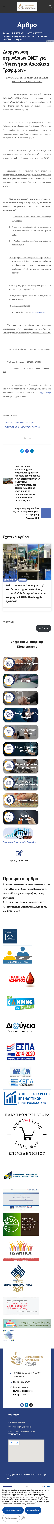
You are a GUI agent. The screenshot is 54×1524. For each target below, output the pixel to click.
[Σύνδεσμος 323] (21, 766)
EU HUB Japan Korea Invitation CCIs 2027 (25, 902)
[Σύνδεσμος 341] (27, 1133)
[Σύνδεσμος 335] (21, 978)
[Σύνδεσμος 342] (21, 1175)
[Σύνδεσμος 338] (21, 1052)
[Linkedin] (26, 1405)
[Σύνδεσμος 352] (27, 1381)
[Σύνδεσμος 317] (21, 664)
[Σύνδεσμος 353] (27, 1391)
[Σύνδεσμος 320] (21, 715)
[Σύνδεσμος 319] (21, 698)
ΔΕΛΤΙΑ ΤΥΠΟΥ (34, 33)
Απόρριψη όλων (33, 1510)
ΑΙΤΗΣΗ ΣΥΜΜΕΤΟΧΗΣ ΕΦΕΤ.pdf (19, 422)
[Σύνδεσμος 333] (10, 936)
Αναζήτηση (8, 622)
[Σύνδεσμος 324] (21, 783)
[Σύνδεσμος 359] (26, 1431)
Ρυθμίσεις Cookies (11, 1518)
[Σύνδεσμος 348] (27, 1323)
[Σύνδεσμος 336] (21, 1003)
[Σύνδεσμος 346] (18, 1278)
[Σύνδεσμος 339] (21, 1076)
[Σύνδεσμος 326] (21, 817)
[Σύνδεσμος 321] (21, 732)
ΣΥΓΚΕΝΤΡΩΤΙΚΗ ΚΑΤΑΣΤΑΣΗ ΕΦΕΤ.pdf (22, 427)
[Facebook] (22, 1405)
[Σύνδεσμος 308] (27, 545)
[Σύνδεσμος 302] (22, 451)
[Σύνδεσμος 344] (21, 1224)
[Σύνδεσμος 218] (27, 6)
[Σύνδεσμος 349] (8, 1335)
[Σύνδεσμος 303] (27, 451)
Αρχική (6, 33)
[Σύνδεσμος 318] (21, 681)
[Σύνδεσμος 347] (21, 1306)
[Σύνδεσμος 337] (21, 1027)
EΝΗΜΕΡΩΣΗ (18, 33)
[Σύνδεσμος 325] (21, 800)
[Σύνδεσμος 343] (21, 1200)
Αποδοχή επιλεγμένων (13, 1510)
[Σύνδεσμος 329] (19, 854)
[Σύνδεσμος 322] (21, 749)
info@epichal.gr (44, 393)
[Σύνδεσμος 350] (27, 1358)
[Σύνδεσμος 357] (26, 1423)
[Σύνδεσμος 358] (26, 1427)
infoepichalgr (38, 312)
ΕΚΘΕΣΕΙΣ (22, 580)
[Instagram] (31, 1405)
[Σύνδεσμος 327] (18, 833)
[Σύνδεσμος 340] (27, 1098)
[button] (50, 6)
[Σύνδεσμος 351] (27, 1374)
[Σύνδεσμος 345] (21, 1249)
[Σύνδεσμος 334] (17, 955)
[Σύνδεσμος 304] (32, 451)
